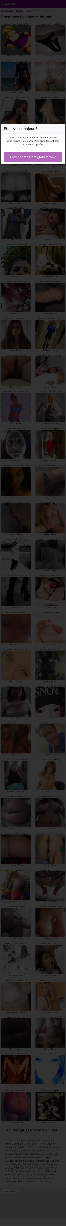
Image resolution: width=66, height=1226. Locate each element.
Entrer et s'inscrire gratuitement (33, 157)
